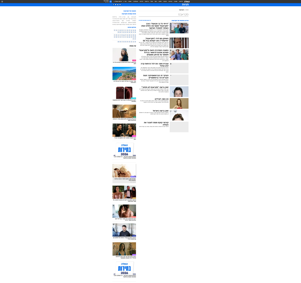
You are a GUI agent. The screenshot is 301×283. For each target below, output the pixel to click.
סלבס (160, 1)
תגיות (187, 10)
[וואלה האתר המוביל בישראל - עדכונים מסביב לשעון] (187, 1)
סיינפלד (134, 24)
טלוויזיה (128, 20)
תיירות (141, 1)
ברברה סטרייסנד (132, 18)
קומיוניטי (127, 24)
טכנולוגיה (135, 1)
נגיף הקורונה (124, 22)
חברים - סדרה (122, 17)
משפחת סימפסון (132, 22)
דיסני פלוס (125, 18)
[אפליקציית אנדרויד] (120, 5)
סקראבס (181, 10)
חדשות (181, 1)
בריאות (147, 1)
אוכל (151, 1)
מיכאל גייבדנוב (115, 20)
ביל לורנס (114, 17)
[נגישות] (2, 2)
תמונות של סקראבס (130, 11)
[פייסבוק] (113, 5)
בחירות (170, 1)
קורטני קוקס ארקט (120, 24)
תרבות (165, 1)
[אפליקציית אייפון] (118, 5)
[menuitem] (180, 1)
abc (128, 17)
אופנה (129, 1)
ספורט (175, 1)
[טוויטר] (116, 5)
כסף (156, 1)
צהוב (131, 24)
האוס (121, 18)
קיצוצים (114, 24)
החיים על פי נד (115, 18)
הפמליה (134, 20)
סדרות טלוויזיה (115, 22)
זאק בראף (133, 17)
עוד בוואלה (132, 46)
